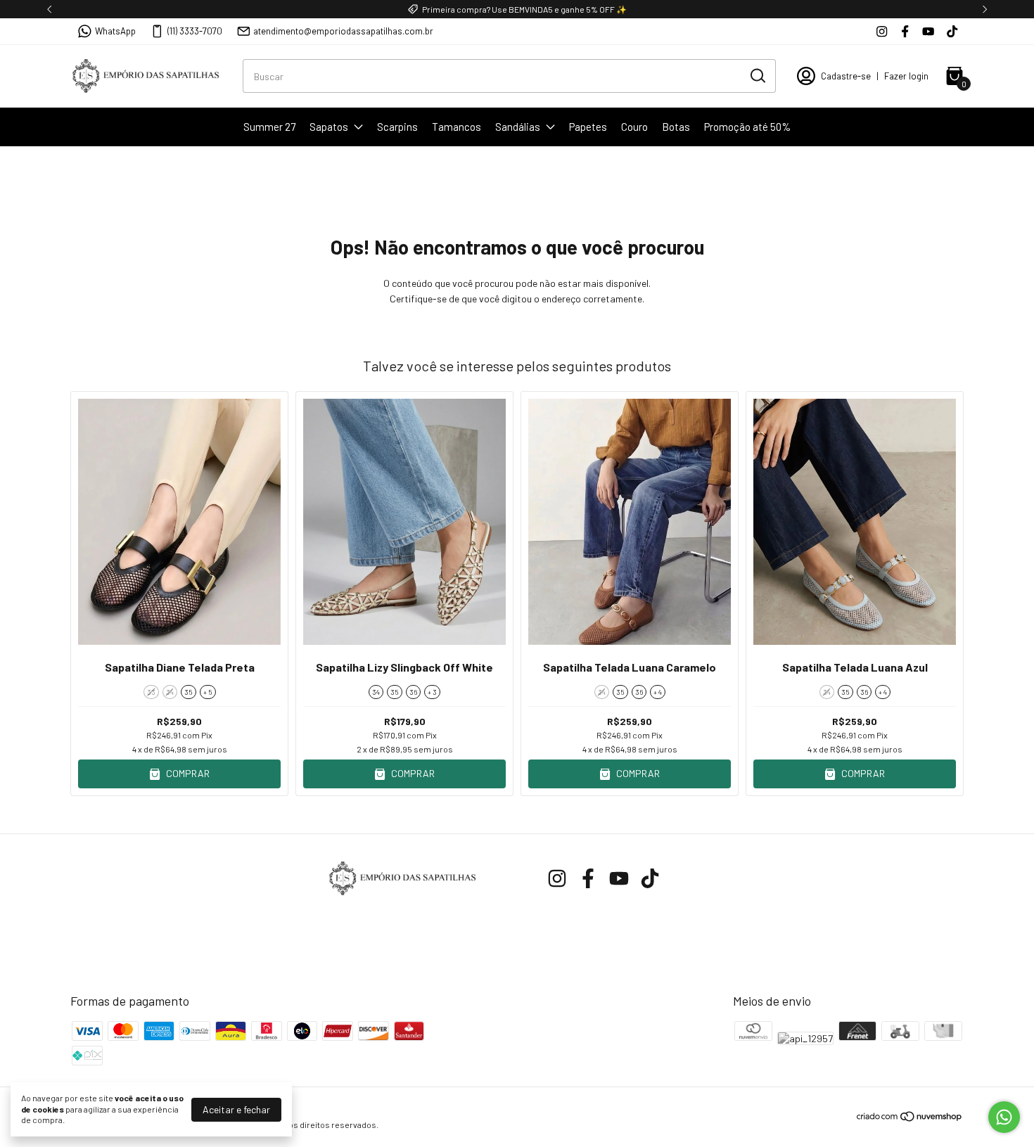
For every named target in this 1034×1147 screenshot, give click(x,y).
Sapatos (328, 126)
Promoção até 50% (747, 126)
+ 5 (207, 692)
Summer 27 (269, 126)
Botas (676, 126)
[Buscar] (757, 75)
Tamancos (456, 126)
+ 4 (657, 692)
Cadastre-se (846, 76)
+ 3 (432, 692)
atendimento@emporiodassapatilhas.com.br (343, 31)
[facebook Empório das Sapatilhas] (905, 31)
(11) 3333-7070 (194, 31)
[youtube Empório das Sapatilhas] (928, 31)
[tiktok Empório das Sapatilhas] (952, 31)
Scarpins (397, 126)
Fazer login (906, 76)
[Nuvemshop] (910, 1118)
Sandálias (517, 126)
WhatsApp (115, 31)
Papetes (588, 126)
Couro (634, 126)
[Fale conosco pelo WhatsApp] (1004, 1117)
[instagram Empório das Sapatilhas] (881, 31)
